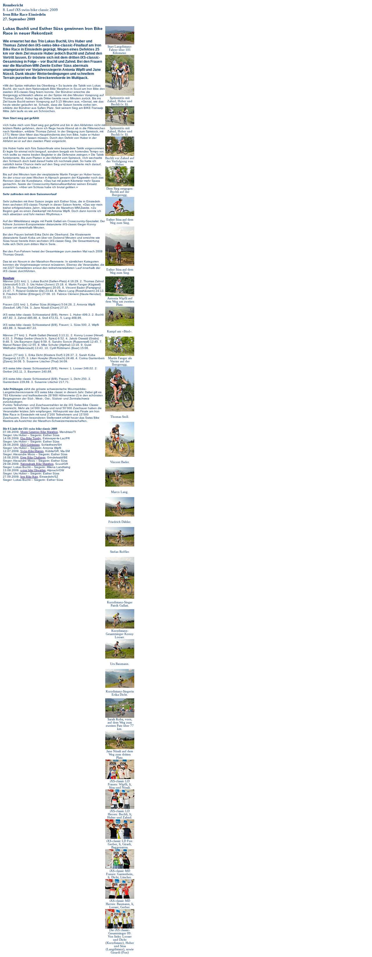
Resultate (8, 278)
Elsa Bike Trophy (30, 438)
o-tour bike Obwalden (33, 470)
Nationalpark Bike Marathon (36, 463)
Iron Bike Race (29, 476)
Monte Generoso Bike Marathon (39, 431)
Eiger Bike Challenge (32, 457)
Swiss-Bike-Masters (32, 451)
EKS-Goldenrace (30, 444)
